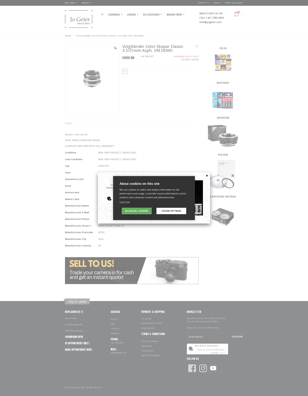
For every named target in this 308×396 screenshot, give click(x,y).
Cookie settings (171, 210)
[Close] (207, 175)
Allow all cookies (136, 210)
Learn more (125, 202)
